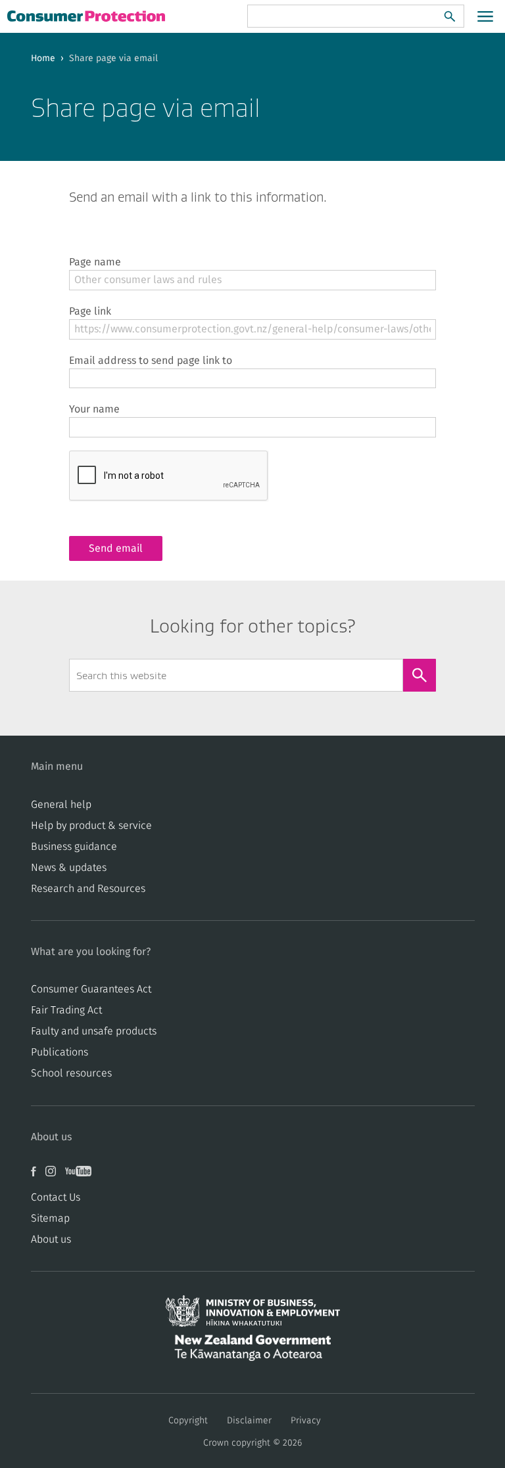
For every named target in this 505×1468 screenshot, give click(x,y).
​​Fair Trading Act (66, 1010)
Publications (59, 1052)
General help (61, 804)
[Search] (450, 16)
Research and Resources (88, 888)
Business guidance (74, 846)
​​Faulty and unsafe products (93, 1031)
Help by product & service (91, 825)
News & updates (69, 867)
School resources (71, 1073)
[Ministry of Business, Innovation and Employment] (253, 1315)
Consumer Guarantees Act (91, 989)
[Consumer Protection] (87, 16)
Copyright (188, 1420)
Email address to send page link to (150, 360)
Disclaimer (249, 1420)
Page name (95, 262)
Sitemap (50, 1218)
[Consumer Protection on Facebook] (38, 1176)
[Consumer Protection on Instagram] (55, 1176)
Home (43, 58)
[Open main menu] (485, 16)
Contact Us (55, 1197)
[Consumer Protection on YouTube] (81, 1176)
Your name (94, 409)
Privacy (306, 1420)
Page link (90, 311)
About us (51, 1239)
